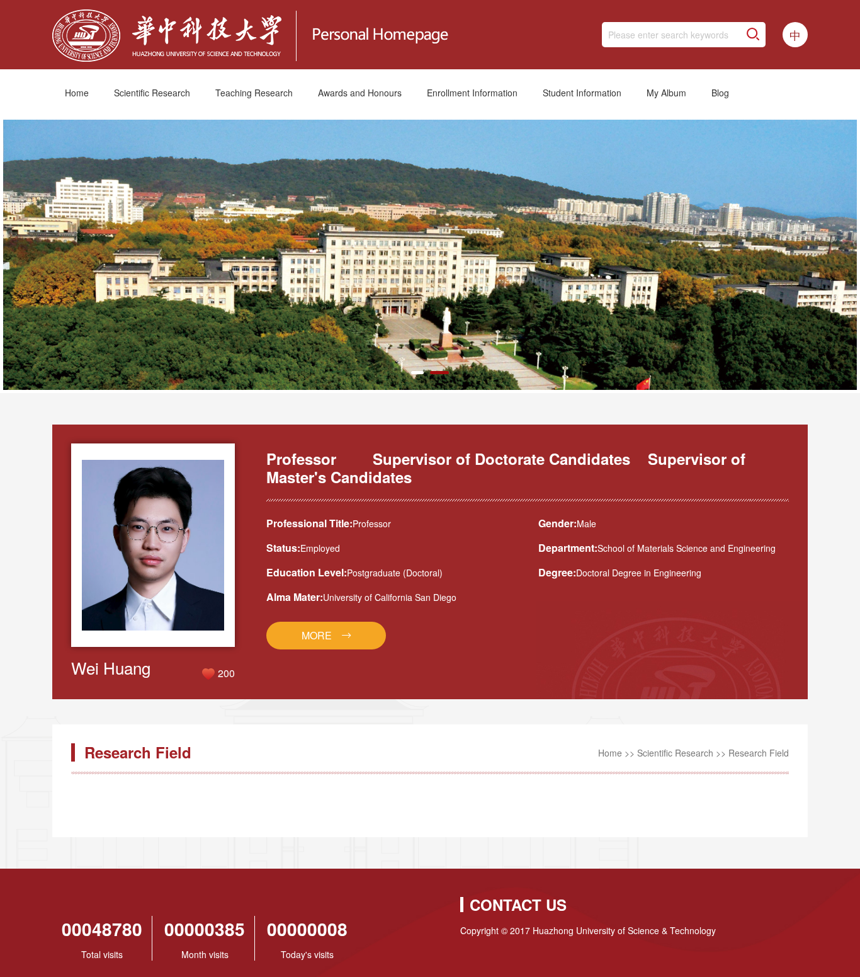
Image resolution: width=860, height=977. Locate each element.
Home (77, 92)
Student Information (582, 92)
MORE (317, 635)
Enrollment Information (472, 92)
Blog (720, 92)
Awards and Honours (360, 92)
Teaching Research (254, 92)
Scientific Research (152, 92)
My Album (666, 92)
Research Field (758, 752)
